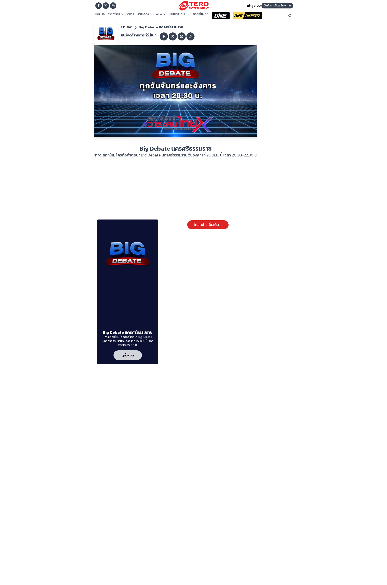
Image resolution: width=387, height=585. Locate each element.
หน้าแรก (100, 14)
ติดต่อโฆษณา (200, 14)
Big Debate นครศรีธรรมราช (161, 27)
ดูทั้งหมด (128, 355)
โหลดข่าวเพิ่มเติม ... (208, 224)
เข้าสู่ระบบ (254, 5)
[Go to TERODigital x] (106, 5)
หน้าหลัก (126, 27)
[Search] (290, 15)
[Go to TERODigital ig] (113, 5)
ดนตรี (130, 14)
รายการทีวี (114, 14)
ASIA (159, 14)
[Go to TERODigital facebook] (98, 5)
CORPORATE (177, 14)
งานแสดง (143, 14)
